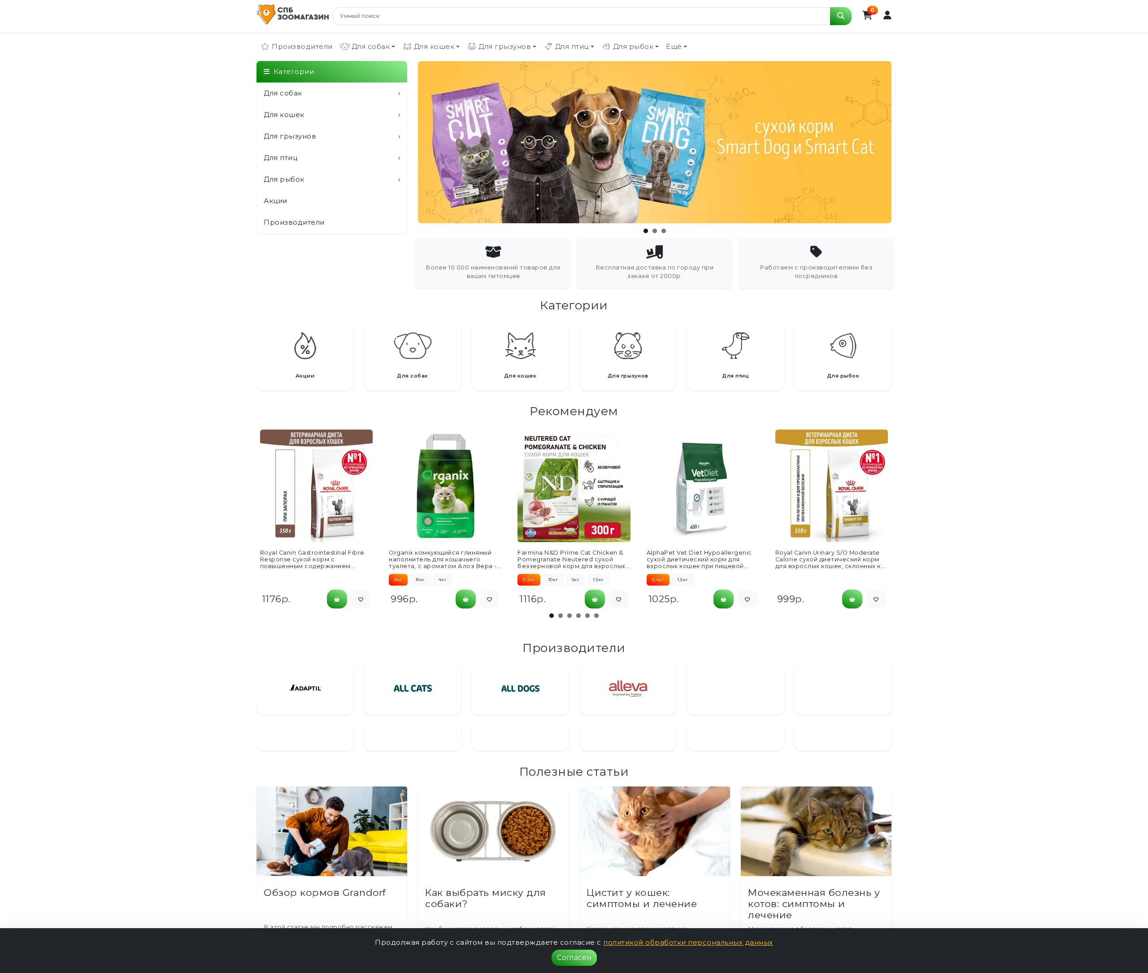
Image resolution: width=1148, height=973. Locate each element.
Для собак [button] (371, 46)
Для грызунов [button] (504, 46)
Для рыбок (332, 179)
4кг (443, 579)
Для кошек (332, 114)
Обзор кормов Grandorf (325, 916)
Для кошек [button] (434, 46)
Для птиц (332, 157)
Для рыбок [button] (633, 46)
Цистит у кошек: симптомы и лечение (642, 922)
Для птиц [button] (572, 46)
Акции (275, 200)
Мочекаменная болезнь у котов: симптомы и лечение (814, 928)
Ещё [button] (674, 46)
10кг (553, 579)
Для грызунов (332, 136)
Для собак (332, 93)
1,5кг (598, 579)
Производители (302, 46)
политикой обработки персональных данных (688, 942)
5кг (576, 579)
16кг (420, 579)
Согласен (574, 957)
